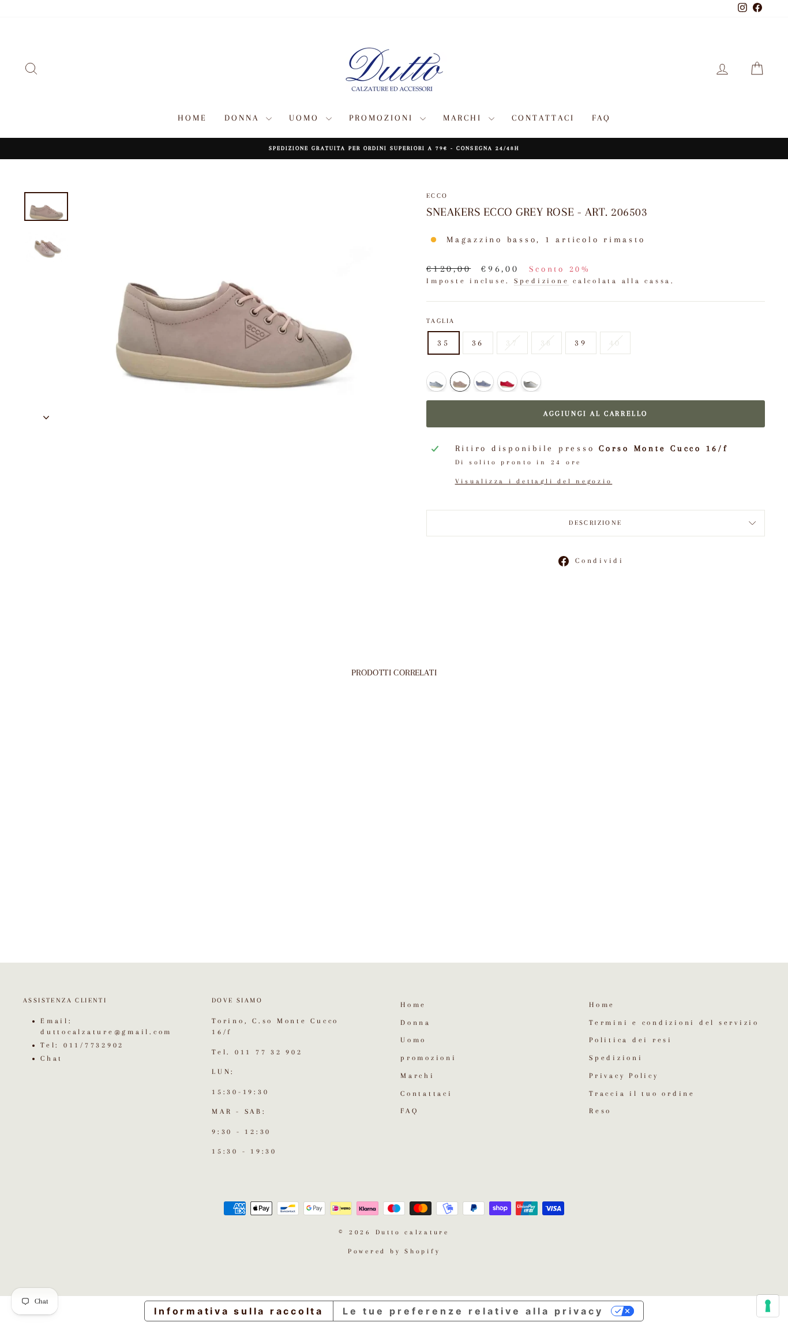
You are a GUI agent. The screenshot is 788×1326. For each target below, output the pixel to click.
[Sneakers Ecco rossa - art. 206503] (507, 381)
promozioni (383, 117)
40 (615, 342)
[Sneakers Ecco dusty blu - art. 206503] (436, 381)
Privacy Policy (624, 1076)
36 (478, 342)
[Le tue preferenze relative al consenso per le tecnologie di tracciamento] (768, 1306)
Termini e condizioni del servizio (674, 1023)
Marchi (464, 117)
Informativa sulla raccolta (239, 1311)
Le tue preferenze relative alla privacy (473, 1311)
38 (547, 342)
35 (443, 342)
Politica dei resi (631, 1040)
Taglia (440, 321)
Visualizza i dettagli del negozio (534, 481)
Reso (600, 1111)
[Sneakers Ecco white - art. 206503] (531, 381)
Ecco (437, 196)
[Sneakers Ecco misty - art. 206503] (484, 381)
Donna (243, 117)
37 (512, 342)
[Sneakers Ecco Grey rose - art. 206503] (460, 381)
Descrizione (595, 523)
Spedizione (541, 281)
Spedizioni (616, 1058)
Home (192, 117)
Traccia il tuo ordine (642, 1094)
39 (581, 342)
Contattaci (543, 117)
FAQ (601, 117)
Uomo (306, 117)
